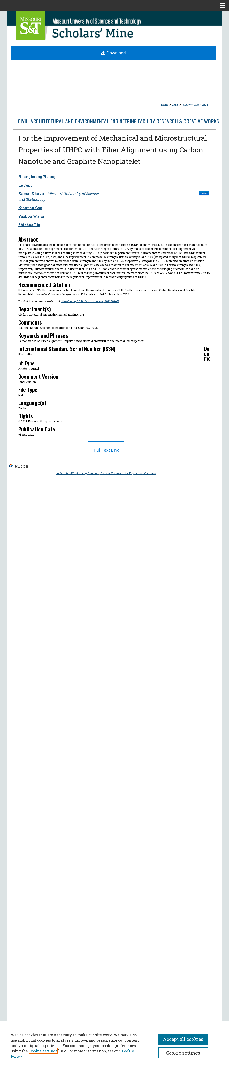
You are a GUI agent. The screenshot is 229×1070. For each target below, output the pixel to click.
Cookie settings (43, 1051)
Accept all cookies (183, 1039)
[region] (114, 1045)
